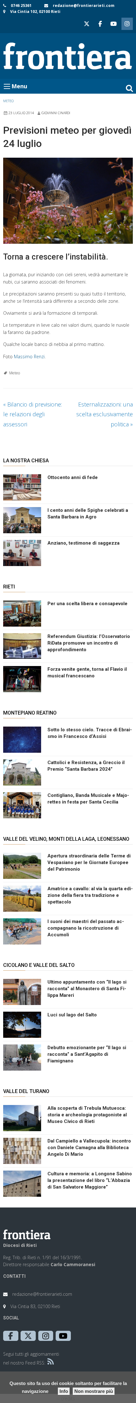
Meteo (8, 101)
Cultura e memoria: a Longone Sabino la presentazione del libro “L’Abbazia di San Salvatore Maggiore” (89, 1180)
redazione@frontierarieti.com (83, 5)
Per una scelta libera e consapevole (87, 603)
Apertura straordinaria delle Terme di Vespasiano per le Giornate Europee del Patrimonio (89, 862)
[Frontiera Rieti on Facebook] (100, 24)
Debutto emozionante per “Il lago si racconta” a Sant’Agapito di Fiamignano (86, 1054)
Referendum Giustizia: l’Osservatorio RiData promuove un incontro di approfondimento (88, 643)
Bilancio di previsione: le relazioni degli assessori (32, 414)
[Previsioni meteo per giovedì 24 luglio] (68, 201)
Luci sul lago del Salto (72, 1015)
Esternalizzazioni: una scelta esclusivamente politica (104, 414)
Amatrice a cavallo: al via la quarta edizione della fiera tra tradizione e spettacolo (90, 895)
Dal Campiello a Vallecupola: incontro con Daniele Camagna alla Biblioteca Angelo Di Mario (89, 1147)
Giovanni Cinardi (55, 113)
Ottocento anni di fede (72, 477)
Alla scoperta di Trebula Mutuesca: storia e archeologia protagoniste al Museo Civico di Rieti (87, 1114)
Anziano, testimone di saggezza (83, 543)
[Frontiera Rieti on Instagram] (127, 24)
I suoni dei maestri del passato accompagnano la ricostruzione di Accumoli (85, 928)
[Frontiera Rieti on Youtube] (113, 24)
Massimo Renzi (29, 357)
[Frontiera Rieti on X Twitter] (86, 24)
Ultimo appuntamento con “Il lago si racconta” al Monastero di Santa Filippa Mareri (87, 988)
